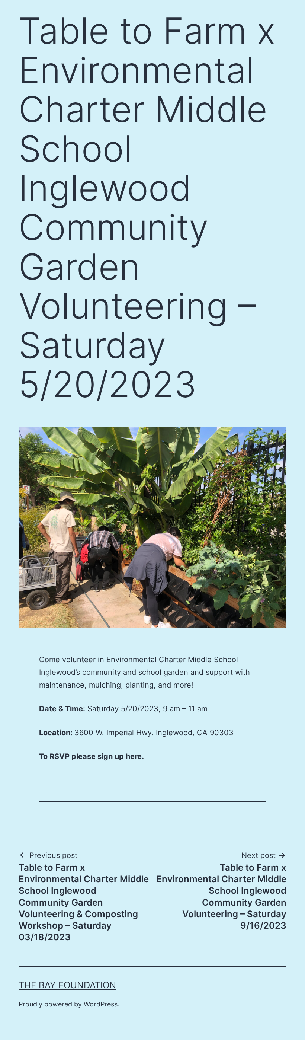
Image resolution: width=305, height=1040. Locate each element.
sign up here (119, 756)
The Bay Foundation (67, 985)
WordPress (101, 1004)
